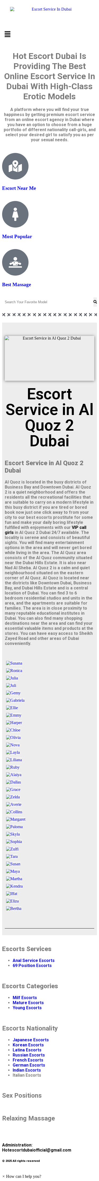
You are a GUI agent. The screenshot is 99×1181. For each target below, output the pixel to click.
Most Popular (17, 236)
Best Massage (16, 284)
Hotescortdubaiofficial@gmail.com (36, 1150)
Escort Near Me (19, 188)
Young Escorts (27, 1007)
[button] (49, 34)
